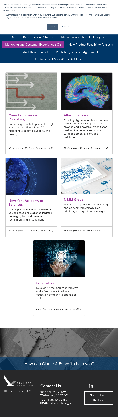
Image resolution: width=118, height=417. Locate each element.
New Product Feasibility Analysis (91, 45)
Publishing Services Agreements (77, 52)
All (13, 37)
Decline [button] (65, 26)
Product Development (33, 52)
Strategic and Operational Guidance (59, 59)
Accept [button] (52, 26)
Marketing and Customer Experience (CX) (33, 45)
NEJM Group (74, 200)
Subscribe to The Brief (98, 398)
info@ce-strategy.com (62, 403)
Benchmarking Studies (38, 37)
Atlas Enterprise (76, 115)
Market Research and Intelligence (83, 37)
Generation (45, 283)
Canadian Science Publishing (23, 117)
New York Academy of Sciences (26, 203)
